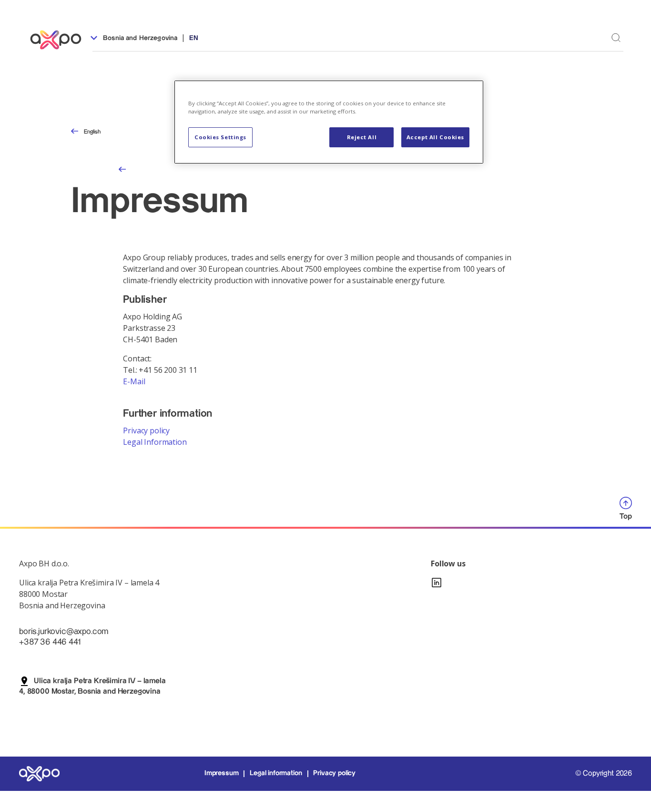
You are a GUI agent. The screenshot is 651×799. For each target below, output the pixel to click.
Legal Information (154, 442)
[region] (329, 122)
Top (626, 516)
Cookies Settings (220, 137)
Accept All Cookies (435, 137)
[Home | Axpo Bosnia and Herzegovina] (60, 40)
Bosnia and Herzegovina (139, 38)
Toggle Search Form (615, 37)
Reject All (362, 137)
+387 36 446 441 (50, 642)
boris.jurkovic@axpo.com (63, 631)
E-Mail (134, 381)
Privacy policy (146, 430)
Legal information (276, 773)
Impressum (221, 773)
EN (193, 38)
